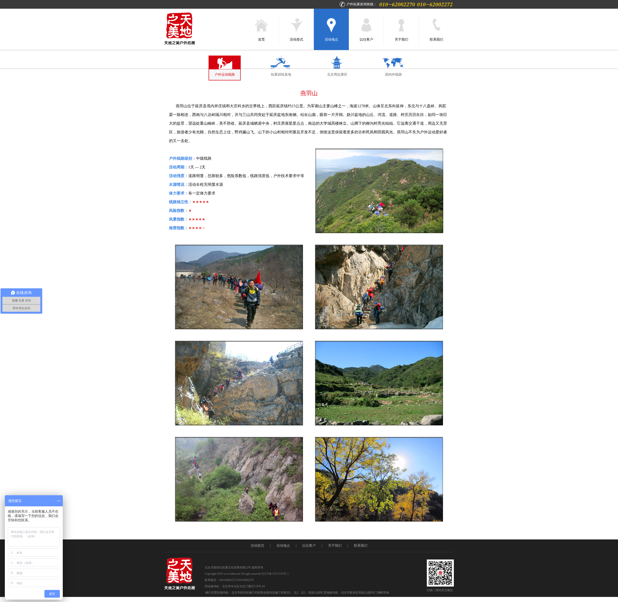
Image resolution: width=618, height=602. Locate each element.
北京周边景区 (337, 74)
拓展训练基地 (281, 74)
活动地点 (331, 39)
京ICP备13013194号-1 (275, 573)
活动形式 (296, 39)
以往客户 (366, 39)
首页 (261, 39)
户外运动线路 (225, 74)
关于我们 (401, 39)
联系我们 (436, 39)
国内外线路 (393, 74)
